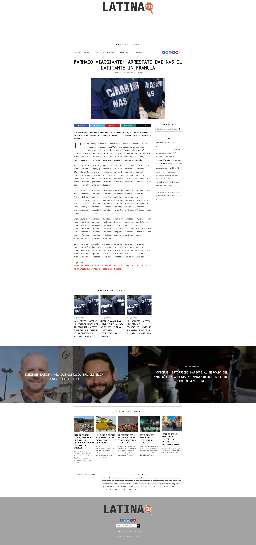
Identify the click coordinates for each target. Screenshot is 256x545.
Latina (97, 52)
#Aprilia (168, 142)
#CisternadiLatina (164, 149)
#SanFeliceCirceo (170, 189)
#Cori (169, 153)
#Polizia (158, 178)
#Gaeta (164, 163)
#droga (165, 156)
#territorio (171, 196)
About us (134, 536)
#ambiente (159, 142)
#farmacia (110, 277)
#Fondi (159, 160)
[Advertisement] (128, 29)
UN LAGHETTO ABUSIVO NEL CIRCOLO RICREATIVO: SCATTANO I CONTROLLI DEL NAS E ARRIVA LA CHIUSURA (139, 327)
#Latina (173, 167)
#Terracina (161, 196)
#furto (158, 163)
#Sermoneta (165, 192)
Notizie (86, 52)
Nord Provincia (108, 52)
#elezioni (172, 156)
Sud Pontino (124, 52)
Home (77, 52)
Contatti (127, 536)
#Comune (176, 149)
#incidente (178, 163)
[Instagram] (170, 52)
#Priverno (170, 178)
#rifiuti (170, 185)
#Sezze (172, 192)
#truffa (179, 196)
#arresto (175, 142)
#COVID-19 (176, 153)
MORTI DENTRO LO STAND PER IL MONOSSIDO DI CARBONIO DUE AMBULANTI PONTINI (170, 439)
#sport (178, 192)
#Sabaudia (160, 189)
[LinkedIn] (173, 52)
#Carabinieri (160, 146)
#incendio (171, 163)
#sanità (178, 189)
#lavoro (158, 172)
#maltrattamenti (160, 175)
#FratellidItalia (175, 160)
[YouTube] (176, 52)
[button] (179, 129)
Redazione (118, 73)
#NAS (117, 277)
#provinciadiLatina (165, 182)
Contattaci (138, 52)
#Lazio (164, 172)
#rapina (178, 182)
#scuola (158, 192)
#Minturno (168, 175)
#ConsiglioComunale (161, 153)
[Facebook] (163, 52)
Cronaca (140, 73)
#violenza (159, 199)
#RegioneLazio (161, 185)
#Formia (166, 160)
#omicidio (175, 175)
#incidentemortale (161, 168)
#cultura (159, 156)
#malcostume (172, 172)
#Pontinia (164, 178)
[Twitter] (166, 52)
